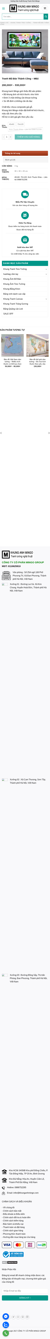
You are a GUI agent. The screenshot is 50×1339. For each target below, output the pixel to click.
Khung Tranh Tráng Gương (15, 304)
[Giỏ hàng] (45, 8)
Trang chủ (4, 22)
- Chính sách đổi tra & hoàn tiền (16, 1217)
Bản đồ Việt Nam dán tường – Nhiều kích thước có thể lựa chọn (12, 361)
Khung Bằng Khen (11, 289)
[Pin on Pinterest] (23, 1317)
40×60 (17, 177)
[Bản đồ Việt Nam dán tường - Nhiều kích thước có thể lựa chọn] (12, 345)
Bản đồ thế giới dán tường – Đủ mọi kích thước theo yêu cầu (37, 361)
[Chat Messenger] (6, 1316)
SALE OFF (8, 314)
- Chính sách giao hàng (12, 1230)
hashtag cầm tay (10, 274)
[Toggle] (46, 269)
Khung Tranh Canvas (13, 299)
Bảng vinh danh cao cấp (14, 294)
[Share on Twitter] (13, 1317)
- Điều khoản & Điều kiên (13, 1214)
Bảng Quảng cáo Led (13, 309)
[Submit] (46, 17)
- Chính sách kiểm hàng (12, 1221)
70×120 (24, 177)
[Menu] (3, 7)
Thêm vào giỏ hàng (28, 137)
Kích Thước (4, 126)
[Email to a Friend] (18, 1317)
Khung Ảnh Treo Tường (14, 284)
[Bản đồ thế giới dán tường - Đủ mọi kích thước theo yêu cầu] (37, 345)
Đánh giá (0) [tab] (10, 160)
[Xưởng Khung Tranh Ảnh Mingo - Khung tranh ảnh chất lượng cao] (24, 8)
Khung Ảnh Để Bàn (12, 279)
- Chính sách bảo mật (11, 1211)
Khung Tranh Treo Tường (21, 22)
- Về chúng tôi (8, 1207)
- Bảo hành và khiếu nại (12, 1224)
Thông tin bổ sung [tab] (12, 153)
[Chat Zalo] (6, 1325)
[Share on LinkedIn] (27, 1317)
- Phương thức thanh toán (14, 1234)
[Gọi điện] (6, 1333)
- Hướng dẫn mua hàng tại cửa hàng (18, 1237)
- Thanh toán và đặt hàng (13, 1227)
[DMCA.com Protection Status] (9, 1262)
